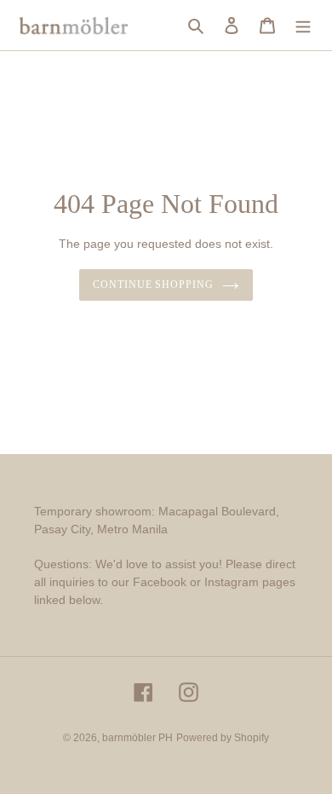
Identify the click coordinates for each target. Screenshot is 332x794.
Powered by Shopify (222, 738)
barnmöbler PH (137, 738)
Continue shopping (154, 285)
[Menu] (303, 25)
